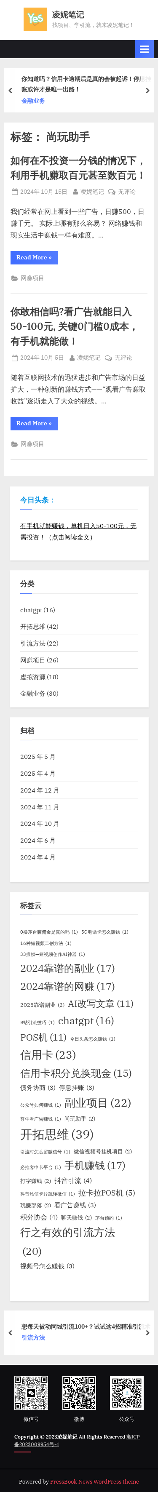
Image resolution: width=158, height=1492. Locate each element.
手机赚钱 (95, 1165)
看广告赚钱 (75, 1205)
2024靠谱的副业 (67, 968)
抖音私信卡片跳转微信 (47, 1194)
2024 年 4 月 (38, 857)
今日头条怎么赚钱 (92, 1039)
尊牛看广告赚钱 (40, 1119)
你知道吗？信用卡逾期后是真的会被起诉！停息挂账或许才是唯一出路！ (86, 84)
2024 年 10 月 (39, 823)
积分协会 (39, 1217)
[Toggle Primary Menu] (144, 49)
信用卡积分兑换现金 (76, 1073)
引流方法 (33, 643)
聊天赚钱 (76, 1217)
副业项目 (97, 1102)
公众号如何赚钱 (40, 1105)
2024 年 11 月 (39, 807)
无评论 (127, 192)
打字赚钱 (35, 1181)
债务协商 (38, 1088)
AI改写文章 (101, 1003)
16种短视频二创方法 (46, 943)
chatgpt (31, 610)
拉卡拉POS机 (106, 1193)
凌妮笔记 (68, 14)
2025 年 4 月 (38, 773)
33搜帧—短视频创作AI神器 (52, 954)
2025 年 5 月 (38, 756)
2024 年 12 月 (39, 790)
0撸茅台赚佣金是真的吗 (49, 932)
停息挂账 (76, 1088)
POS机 (43, 1037)
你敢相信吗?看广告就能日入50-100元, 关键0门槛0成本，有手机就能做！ (75, 326)
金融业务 (33, 100)
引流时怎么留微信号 (45, 1152)
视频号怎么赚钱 (47, 1266)
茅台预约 (108, 1218)
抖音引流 (73, 1180)
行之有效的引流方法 (67, 1241)
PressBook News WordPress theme (94, 1481)
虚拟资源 (33, 677)
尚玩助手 (79, 1118)
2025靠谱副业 (42, 1005)
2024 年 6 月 (38, 840)
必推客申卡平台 (40, 1167)
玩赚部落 (35, 1205)
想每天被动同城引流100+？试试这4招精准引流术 (85, 1326)
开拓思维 (33, 626)
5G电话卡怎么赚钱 (105, 932)
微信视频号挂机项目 (103, 1151)
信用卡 (48, 1054)
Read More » (37, 258)
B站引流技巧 (37, 1022)
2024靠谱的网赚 (67, 986)
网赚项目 (32, 278)
